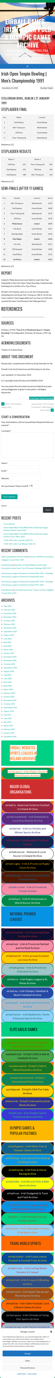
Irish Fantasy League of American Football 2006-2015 (22, 576)
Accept (27, 1353)
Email (4, 470)
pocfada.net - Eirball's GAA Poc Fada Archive (27, 1091)
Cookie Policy (21, 1374)
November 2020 (10, 660)
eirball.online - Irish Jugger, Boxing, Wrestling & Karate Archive (28, 1206)
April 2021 (8, 646)
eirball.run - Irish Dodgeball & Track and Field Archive (27, 1195)
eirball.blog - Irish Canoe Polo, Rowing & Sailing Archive (28, 1159)
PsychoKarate (9, 524)
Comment (6, 431)
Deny (27, 1360)
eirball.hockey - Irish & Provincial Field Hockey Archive (27, 877)
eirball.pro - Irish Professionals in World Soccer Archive (27, 900)
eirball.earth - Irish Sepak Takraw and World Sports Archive (27, 1293)
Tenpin (50, 88)
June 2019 (8, 718)
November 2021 (10, 628)
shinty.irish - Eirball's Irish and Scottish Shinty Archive (27, 1103)
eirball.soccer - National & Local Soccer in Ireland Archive (27, 853)
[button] (51, 1331)
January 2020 (9, 697)
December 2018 (10, 736)
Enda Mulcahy (6, 565)
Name (4, 463)
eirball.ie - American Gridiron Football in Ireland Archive (28, 806)
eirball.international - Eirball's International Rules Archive (27, 1079)
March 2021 (8, 649)
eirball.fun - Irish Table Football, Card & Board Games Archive (27, 1305)
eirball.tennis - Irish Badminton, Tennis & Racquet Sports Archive (28, 1016)
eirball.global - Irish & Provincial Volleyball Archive (27, 969)
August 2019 (9, 711)
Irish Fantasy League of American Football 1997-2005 (22, 585)
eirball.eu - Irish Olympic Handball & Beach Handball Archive (27, 992)
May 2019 (7, 722)
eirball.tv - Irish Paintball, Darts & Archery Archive (27, 1218)
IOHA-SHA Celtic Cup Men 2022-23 (18, 540)
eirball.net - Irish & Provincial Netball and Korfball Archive (27, 945)
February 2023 (9, 610)
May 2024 (7, 606)
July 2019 (7, 715)
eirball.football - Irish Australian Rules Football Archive (28, 934)
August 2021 (9, 635)
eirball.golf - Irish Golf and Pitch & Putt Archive (27, 1004)
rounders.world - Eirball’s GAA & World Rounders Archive (27, 1067)
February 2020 (9, 693)
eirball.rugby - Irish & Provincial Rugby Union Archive (28, 865)
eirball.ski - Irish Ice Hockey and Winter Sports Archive (27, 830)
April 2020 (8, 686)
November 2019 (10, 700)
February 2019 (9, 729)
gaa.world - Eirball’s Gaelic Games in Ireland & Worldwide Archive (27, 1044)
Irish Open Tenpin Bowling (41, 398)
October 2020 (9, 664)
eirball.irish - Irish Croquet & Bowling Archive (27, 1281)
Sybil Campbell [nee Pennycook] (14, 557)
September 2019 (10, 707)
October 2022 (9, 620)
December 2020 (10, 657)
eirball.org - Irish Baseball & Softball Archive (27, 842)
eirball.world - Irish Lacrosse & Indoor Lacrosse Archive (27, 957)
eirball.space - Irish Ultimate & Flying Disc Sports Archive (27, 1317)
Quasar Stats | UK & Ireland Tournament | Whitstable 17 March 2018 (42, 407)
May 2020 (7, 682)
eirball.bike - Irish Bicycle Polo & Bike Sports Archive (27, 1183)
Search (4, 506)
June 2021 (8, 639)
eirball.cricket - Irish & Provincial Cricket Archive (27, 888)
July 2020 (7, 675)
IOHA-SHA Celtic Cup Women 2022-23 (19, 544)
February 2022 (9, 624)
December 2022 (10, 613)
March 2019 (8, 726)
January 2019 (9, 733)
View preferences (27, 1368)
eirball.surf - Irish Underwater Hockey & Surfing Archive (27, 1230)
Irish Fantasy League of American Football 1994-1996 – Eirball (25, 573)
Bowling (44, 88)
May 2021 (7, 642)
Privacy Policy (32, 1374)
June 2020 (8, 678)
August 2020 (9, 671)
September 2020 (10, 668)
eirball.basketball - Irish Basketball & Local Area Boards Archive (28, 818)
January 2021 (9, 653)
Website (5, 478)
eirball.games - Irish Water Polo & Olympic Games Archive (27, 1148)
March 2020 (8, 689)
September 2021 (10, 631)
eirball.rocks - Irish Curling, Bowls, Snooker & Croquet (27, 1270)
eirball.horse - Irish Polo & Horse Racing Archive (27, 1171)
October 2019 (9, 704)
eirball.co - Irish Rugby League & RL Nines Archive (27, 981)
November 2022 (10, 617)
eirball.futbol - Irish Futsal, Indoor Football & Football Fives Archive (27, 1258)
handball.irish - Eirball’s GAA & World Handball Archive (27, 1056)
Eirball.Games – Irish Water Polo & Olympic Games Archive (27, 33)
